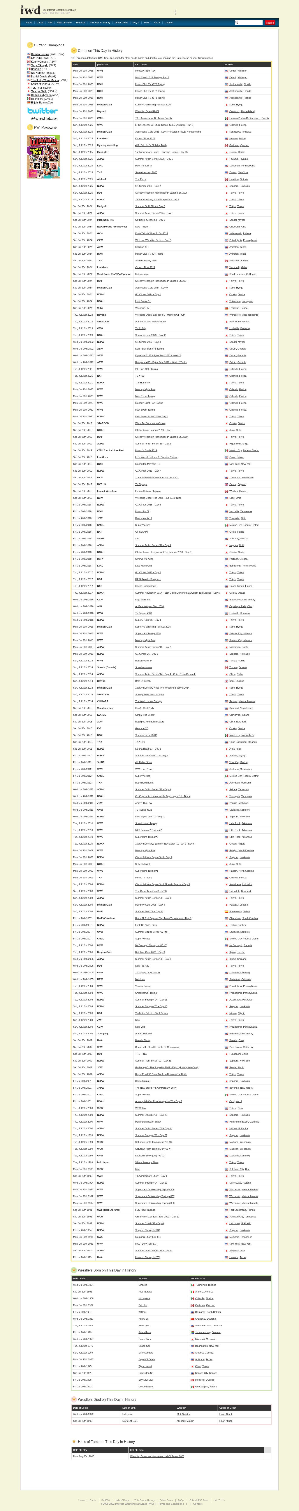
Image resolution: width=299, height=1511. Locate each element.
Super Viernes (142, 525)
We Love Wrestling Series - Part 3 (153, 240)
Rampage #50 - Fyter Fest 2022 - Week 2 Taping (161, 362)
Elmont (233, 172)
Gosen (233, 843)
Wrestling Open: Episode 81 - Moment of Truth (160, 314)
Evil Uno (143, 1305)
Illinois (240, 1067)
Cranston (234, 111)
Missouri (247, 633)
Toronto (233, 667)
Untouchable (142, 274)
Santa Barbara (203, 1325)
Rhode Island (248, 111)
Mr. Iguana (144, 1298)
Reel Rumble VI (143, 165)
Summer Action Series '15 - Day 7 (153, 647)
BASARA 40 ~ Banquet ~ (148, 579)
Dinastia (143, 1285)
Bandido (36, 69)
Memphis (234, 1237)
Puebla (265, 118)
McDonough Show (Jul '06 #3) (151, 945)
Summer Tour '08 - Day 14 (149, 911)
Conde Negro (146, 1386)
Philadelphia (235, 240)
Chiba (232, 674)
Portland (233, 559)
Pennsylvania (248, 165)
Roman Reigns (40, 54)
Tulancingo (201, 1285)
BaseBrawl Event (144, 782)
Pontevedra (235, 911)
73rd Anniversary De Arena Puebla (153, 118)
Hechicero (37, 98)
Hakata (233, 904)
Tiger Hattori (145, 1366)
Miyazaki (200, 1339)
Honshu (241, 952)
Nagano (247, 1182)
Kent (231, 681)
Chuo (198, 1366)
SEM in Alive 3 (142, 864)
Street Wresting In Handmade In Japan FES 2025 (161, 192)
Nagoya (233, 545)
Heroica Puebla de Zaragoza (244, 118)
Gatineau (234, 145)
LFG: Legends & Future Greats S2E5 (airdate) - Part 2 (164, 125)
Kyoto (232, 952)
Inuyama (234, 1250)
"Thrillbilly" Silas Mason (45, 80)
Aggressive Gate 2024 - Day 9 (151, 287)
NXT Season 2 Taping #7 (148, 830)
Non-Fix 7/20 (142, 965)
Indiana (247, 233)
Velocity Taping (143, 986)
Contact (169, 22)
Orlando (233, 125)
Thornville (234, 518)
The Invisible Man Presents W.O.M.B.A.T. (157, 477)
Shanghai (200, 1318)
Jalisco (213, 1386)
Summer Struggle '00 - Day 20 (151, 1115)
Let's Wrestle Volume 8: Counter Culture (156, 457)
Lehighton (234, 165)
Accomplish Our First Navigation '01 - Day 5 (158, 1101)
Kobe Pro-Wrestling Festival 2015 (153, 626)
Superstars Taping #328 (148, 633)
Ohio (243, 226)
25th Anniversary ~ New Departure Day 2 (157, 199)
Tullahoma (234, 477)
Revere (233, 701)
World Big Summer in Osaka (150, 423)
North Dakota (214, 1312)
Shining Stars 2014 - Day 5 (149, 694)
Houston (233, 1257)
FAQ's (136, 22)
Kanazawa (235, 131)
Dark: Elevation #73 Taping (149, 348)
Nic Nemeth (38, 72)
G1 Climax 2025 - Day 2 (148, 186)
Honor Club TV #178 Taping (150, 97)
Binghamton (201, 1346)
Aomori (245, 321)
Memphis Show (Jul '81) (148, 1237)
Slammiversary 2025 (146, 172)
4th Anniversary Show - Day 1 (151, 1176)
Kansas (213, 1373)
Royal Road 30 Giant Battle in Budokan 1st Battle (161, 1074)
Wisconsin (245, 1142)
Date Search (182, 58)
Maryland (246, 782)
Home (29, 22)
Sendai (233, 220)
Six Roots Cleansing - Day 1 (150, 220)
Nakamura (235, 647)
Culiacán (199, 1298)
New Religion (142, 226)
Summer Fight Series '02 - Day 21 (153, 1060)
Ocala (232, 531)
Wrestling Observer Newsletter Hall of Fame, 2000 (157, 1456)
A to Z (157, 22)
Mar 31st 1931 (130, 1421)
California (251, 274)
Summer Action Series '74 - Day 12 (153, 1250)
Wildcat (142, 1312)
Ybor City (234, 538)
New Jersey (248, 599)
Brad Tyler (144, 1325)
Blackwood (235, 599)
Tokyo (232, 192)
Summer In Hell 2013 (146, 735)
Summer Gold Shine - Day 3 (150, 206)
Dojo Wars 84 (142, 599)
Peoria (232, 1067)
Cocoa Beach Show (145, 586)
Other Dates (121, 22)
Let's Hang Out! (143, 565)
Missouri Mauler (185, 1421)
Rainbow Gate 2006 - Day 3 (150, 952)
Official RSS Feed (199, 1500)
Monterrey (234, 735)
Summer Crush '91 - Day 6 (149, 1223)
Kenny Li (143, 1318)
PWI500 (105, 1500)
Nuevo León (247, 735)
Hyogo (239, 104)
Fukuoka (243, 904)
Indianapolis (235, 233)
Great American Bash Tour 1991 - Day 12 (157, 1216)
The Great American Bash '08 (151, 891)
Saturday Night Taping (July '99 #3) (153, 1142)
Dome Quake (142, 1081)
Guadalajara (201, 1386)
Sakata (233, 789)
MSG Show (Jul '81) (146, 1243)
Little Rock (235, 823)
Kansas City (235, 633)
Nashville (234, 511)
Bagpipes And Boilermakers (149, 721)
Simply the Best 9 (145, 715)
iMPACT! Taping (143, 877)
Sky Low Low (146, 1379)
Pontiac (233, 803)
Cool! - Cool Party (144, 708)
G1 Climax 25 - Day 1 (146, 653)
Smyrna (199, 1352)
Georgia (241, 348)
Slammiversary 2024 (146, 260)
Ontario (244, 179)
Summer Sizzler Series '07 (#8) (151, 931)
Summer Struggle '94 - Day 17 (151, 1182)
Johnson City (236, 1216)
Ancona (199, 1291)
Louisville (234, 328)
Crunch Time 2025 (145, 138)
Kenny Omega (39, 61)
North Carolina (246, 850)
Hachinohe (235, 321)
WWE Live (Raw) (144, 769)
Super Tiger (145, 1339)
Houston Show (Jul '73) (147, 1257)
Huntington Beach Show (148, 1121)
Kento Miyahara (40, 84)
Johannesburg (203, 1332)
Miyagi (241, 220)
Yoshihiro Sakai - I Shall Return (151, 1013)
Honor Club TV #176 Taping (150, 84)
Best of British (143, 681)
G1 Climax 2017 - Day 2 (148, 572)
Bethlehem (235, 565)
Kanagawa (247, 301)
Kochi (245, 647)
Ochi (231, 1101)
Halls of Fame (64, 22)
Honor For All (142, 511)
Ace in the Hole (143, 1033)
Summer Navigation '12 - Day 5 (151, 755)
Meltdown (140, 979)
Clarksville (234, 715)
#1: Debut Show (143, 762)
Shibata (233, 755)
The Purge (140, 179)
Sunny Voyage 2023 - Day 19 (150, 335)
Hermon (233, 138)
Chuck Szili (144, 1346)
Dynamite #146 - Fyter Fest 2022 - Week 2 (158, 355)
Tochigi (233, 925)
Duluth (232, 348)
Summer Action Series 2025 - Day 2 (154, 158)
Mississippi (246, 769)
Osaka (233, 152)
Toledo (232, 1108)
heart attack (225, 1414)
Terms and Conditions (171, 1503)
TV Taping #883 (143, 613)
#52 (137, 538)
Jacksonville (236, 84)
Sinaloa (209, 1298)
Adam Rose (145, 1332)
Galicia (246, 911)
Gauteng (216, 1332)
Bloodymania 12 (143, 518)
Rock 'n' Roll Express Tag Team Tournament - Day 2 (163, 918)
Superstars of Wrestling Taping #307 (154, 1196)
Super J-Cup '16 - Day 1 (148, 620)
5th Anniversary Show (146, 1162)
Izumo (232, 959)
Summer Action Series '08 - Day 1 (153, 898)
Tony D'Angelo (39, 65)
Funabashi (235, 1054)
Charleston (235, 918)
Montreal (234, 260)
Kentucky (245, 328)
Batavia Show (142, 1040)
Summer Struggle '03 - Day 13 (151, 1006)
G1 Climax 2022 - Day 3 (148, 342)
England (242, 484)
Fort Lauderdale (237, 1209)
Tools (147, 22)
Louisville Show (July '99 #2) (150, 1155)
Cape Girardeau (237, 742)
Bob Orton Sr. (146, 1373)
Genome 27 (141, 728)
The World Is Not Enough (148, 701)
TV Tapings (141, 484)
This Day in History (100, 22)
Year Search (199, 58)
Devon (232, 484)
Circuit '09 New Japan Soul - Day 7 (153, 857)
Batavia (233, 1040)
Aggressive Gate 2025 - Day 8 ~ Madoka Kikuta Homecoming (168, 131)
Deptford (234, 708)
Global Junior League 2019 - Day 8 (153, 430)
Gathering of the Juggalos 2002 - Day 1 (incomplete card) (167, 1067)
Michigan (242, 70)
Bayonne (234, 1087)
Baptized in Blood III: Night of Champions (157, 1047)
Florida (247, 84)
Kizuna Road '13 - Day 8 (148, 748)
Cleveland (234, 226)
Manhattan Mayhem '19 (147, 464)
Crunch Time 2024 (145, 267)
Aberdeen (234, 782)
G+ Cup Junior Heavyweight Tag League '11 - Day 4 (162, 796)
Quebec (244, 145)
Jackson (234, 769)
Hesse (244, 308)
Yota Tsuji (36, 87)
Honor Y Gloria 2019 (146, 450)
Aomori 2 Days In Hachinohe (150, 321)
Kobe (232, 104)
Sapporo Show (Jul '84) (147, 1230)
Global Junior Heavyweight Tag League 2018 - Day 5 (163, 552)
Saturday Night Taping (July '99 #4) (153, 1148)
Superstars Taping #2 (146, 837)
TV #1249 (140, 328)
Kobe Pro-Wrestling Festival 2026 (153, 104)
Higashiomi (235, 443)
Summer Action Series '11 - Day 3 (153, 789)
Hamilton (234, 179)
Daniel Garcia (39, 76)
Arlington (234, 247)
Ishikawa (246, 131)
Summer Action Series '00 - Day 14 (153, 1128)
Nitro (137, 1169)
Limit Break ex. (143, 301)
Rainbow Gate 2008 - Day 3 (150, 904)
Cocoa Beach (236, 586)
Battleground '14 (143, 660)
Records (80, 22)
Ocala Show (141, 531)
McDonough (235, 945)
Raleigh (233, 850)
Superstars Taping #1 (146, 870)
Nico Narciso (145, 1291)
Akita (232, 430)
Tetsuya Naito (39, 91)
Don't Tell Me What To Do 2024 (151, 233)
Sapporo (233, 186)
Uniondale (234, 891)
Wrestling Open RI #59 (147, 111)
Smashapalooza (143, 667)
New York (243, 172)
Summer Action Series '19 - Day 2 (153, 443)
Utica (232, 721)
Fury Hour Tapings (145, 1209)
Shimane (241, 959)
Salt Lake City (236, 1169)
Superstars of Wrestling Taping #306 (154, 1189)
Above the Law (143, 803)
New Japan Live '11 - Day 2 (149, 816)
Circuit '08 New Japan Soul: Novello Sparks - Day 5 (162, 884)
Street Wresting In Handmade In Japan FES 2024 (161, 281)
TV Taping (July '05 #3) (147, 972)
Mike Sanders (146, 1352)
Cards (40, 22)
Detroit (232, 70)
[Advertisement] (227, 8)
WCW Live (140, 1108)
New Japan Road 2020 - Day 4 (151, 416)
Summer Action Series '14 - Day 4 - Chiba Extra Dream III (165, 674)
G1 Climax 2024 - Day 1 (148, 294)
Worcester (234, 314)
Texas (243, 247)
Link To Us (219, 1500)
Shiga (245, 443)
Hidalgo (212, 1285)
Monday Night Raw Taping (149, 403)
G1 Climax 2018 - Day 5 (148, 504)
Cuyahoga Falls (237, 606)
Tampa (233, 660)
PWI (50, 22)
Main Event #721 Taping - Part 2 (152, 77)
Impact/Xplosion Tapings (148, 491)
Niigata (241, 843)
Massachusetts (250, 314)
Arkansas (247, 823)
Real (137, 1020)
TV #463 (139, 375)
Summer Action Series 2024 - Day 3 (154, 213)
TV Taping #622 (143, 809)
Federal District (251, 450)
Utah (247, 1169)
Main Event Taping (145, 396)
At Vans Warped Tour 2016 (149, 606)
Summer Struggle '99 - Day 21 (151, 1135)
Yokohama (235, 301)
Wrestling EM (142, 308)
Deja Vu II (140, 1026)
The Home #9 (142, 382)
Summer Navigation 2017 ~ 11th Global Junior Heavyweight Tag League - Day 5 (177, 592)
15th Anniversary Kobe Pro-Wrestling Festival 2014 (162, 687)
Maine (242, 138)
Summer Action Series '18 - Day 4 (153, 545)
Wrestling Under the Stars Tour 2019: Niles (158, 498)
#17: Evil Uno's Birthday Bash (151, 145)
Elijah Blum (38, 102)
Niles (232, 498)
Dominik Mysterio (41, 95)
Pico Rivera (235, 1047)
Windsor (233, 491)
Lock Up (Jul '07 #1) (146, 925)
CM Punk (36, 57)
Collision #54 (142, 247)
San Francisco (237, 274)
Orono (232, 457)
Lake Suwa (235, 1182)
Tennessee (247, 477)
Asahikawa (235, 884)
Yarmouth (234, 267)
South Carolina (250, 918)
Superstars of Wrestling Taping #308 (154, 1203)
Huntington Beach (238, 1121)
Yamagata (243, 789)
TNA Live (140, 742)
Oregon (243, 559)
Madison (233, 1142)
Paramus (234, 1033)
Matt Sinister (183, 1414)
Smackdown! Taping (146, 823)
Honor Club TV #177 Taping (150, 91)
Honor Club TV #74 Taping (149, 253)
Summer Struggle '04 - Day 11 (151, 999)
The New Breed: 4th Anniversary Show (155, 1087)
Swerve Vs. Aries (144, 559)
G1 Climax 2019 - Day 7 (148, 470)
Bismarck (200, 1312)
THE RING (141, 1054)
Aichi (241, 545)
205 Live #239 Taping (146, 369)
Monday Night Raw (145, 70)
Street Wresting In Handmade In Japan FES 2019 (161, 436)
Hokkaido (245, 186)
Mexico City (235, 450)
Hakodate (234, 1223)
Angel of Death (147, 1359)
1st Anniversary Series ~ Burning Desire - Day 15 (161, 152)
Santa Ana (234, 979)
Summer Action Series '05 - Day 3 (153, 959)
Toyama (233, 158)
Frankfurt (234, 308)
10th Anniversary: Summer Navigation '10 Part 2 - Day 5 (165, 843)
